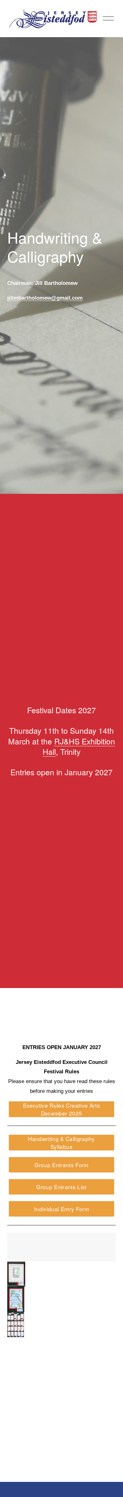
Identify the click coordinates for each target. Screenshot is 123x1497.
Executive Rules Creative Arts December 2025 (61, 1109)
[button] (16, 1274)
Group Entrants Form (61, 1165)
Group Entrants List (61, 1187)
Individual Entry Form (61, 1209)
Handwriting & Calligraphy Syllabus (61, 1142)
